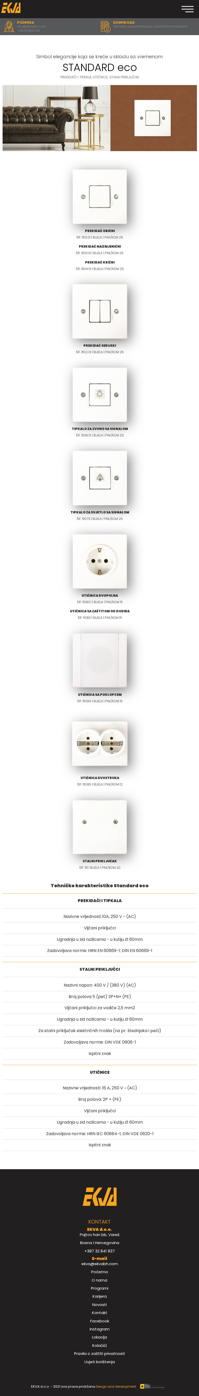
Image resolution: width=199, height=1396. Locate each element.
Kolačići (99, 1345)
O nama (99, 1280)
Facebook (99, 1321)
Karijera (100, 1296)
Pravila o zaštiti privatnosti (99, 1353)
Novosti (99, 1304)
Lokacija (99, 1337)
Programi (99, 1288)
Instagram (100, 1329)
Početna (99, 1272)
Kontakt (99, 1312)
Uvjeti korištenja (99, 1362)
